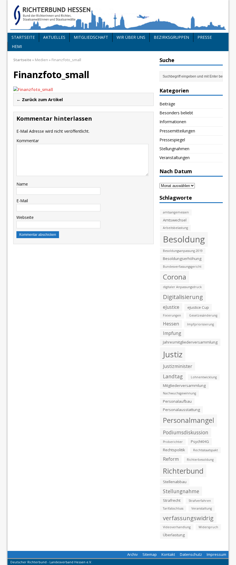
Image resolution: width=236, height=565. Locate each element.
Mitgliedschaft (91, 37)
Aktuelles (54, 37)
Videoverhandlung (177, 527)
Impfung (172, 333)
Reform (171, 459)
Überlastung (174, 534)
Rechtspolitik (174, 449)
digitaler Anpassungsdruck (182, 287)
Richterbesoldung (200, 460)
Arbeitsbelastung (175, 228)
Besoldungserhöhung (182, 258)
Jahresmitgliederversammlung (190, 342)
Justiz (172, 354)
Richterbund (183, 471)
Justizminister (177, 366)
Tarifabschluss (173, 508)
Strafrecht (171, 500)
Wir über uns (131, 37)
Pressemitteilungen (177, 131)
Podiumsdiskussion (185, 432)
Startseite (23, 37)
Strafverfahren (200, 501)
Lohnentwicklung (204, 377)
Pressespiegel (172, 139)
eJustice (171, 307)
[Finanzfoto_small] (33, 89)
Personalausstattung (181, 409)
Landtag (173, 376)
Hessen (171, 324)
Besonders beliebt (176, 112)
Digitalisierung (183, 297)
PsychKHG (200, 441)
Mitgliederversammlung (184, 385)
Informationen (172, 121)
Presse (204, 37)
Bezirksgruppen (171, 37)
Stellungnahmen (174, 148)
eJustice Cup (198, 307)
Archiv (132, 554)
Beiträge (167, 104)
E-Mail (22, 200)
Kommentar (27, 140)
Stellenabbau (174, 481)
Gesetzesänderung (203, 315)
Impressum (216, 554)
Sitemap (149, 554)
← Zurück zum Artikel (39, 99)
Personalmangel (188, 420)
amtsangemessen (176, 212)
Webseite (25, 217)
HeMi (17, 46)
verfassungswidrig (188, 518)
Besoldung (184, 239)
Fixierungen (172, 315)
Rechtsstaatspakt (205, 450)
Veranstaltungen (174, 157)
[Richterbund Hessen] (118, 16)
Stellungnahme (181, 491)
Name (22, 184)
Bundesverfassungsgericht (182, 267)
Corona (174, 276)
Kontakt (168, 554)
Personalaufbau (177, 401)
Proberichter (173, 442)
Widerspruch (208, 527)
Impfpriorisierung (200, 324)
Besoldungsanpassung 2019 (183, 251)
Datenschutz (191, 554)
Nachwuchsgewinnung (179, 393)
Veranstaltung (201, 508)
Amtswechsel (174, 220)
